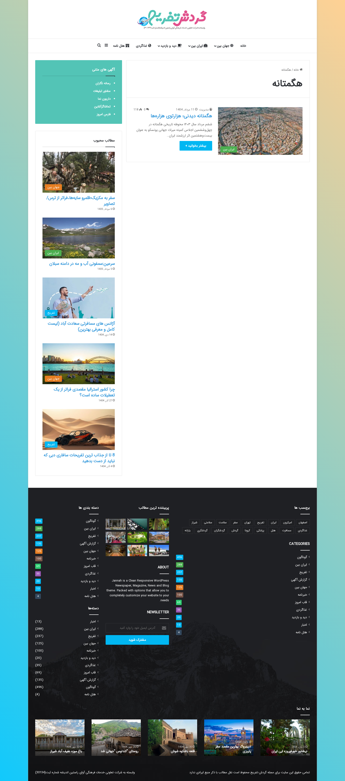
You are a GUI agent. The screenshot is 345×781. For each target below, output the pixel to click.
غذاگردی (142, 45)
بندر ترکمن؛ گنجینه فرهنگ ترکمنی (60, 751)
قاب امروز (301, 602)
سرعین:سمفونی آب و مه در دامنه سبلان (82, 263)
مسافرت (286, 530)
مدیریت (204, 109)
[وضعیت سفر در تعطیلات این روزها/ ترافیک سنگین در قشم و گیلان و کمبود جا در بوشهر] (137, 524)
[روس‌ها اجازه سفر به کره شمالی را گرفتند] (159, 550)
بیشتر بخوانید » (195, 145)
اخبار (304, 624)
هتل (273, 530)
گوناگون (302, 557)
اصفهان (303, 522)
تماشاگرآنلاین (102, 106)
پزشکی (260, 530)
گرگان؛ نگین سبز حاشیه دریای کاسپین (288, 749)
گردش (234, 530)
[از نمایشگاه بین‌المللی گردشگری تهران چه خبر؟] (116, 537)
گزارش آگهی (299, 579)
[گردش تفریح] (172, 19)
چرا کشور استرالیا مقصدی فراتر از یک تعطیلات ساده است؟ (84, 392)
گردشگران (219, 530)
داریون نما (104, 98)
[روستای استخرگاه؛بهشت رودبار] (137, 537)
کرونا (247, 530)
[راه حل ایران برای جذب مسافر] (137, 550)
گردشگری (202, 530)
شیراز (194, 522)
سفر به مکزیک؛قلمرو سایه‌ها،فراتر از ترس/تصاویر (80, 201)
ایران (273, 522)
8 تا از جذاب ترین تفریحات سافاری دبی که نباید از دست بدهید (79, 458)
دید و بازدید (169, 45)
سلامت (223, 522)
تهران (247, 522)
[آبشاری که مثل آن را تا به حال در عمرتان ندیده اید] (159, 524)
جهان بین (223, 45)
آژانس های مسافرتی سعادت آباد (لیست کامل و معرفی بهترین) (81, 326)
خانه (243, 45)
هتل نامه (119, 45)
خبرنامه (302, 594)
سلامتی (208, 522)
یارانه (188, 530)
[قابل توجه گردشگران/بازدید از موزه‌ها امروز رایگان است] (116, 524)
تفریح (260, 522)
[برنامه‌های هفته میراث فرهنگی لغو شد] (159, 537)
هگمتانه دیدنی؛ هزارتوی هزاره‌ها (181, 116)
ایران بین (197, 45)
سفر (235, 522)
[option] (285, 737)
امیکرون (287, 522)
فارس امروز (104, 114)
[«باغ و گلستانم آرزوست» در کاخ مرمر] (116, 550)
